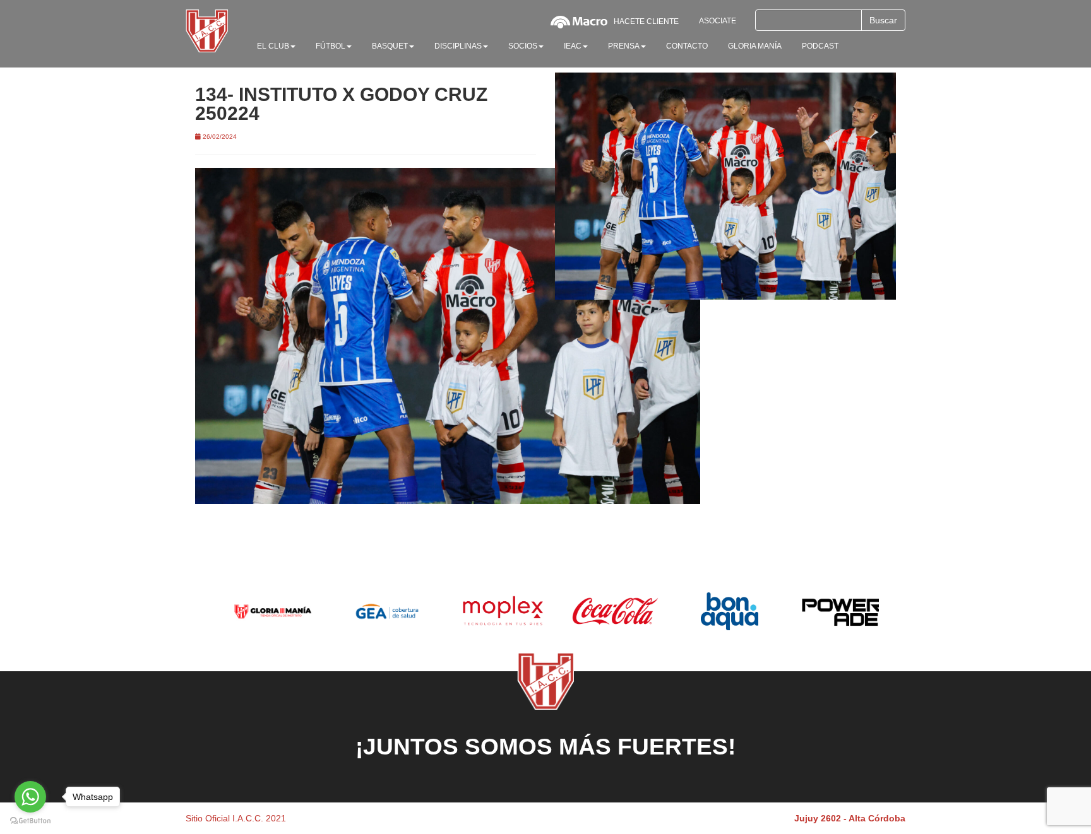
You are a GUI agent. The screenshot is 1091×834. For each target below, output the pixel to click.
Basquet (390, 46)
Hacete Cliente (646, 21)
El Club (273, 46)
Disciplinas (458, 46)
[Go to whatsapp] (30, 797)
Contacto (687, 46)
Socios (522, 46)
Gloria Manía (755, 46)
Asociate (717, 20)
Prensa (624, 46)
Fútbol (330, 46)
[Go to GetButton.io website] (30, 821)
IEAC (572, 46)
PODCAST (820, 46)
